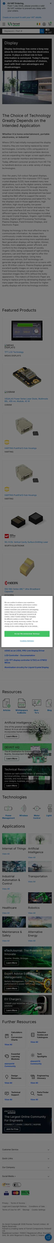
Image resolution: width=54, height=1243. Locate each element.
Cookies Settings (27, 641)
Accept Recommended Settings (27, 634)
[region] (27, 621)
